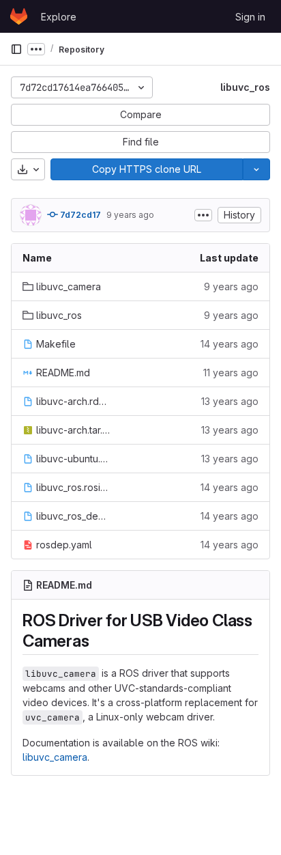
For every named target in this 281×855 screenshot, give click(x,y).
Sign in (250, 17)
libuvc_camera (55, 757)
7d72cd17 (79, 215)
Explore (58, 17)
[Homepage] (19, 16)
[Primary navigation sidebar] (16, 49)
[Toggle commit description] (203, 215)
